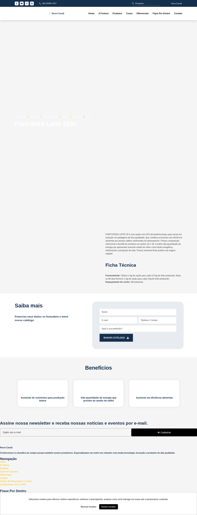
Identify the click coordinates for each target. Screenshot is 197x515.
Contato (178, 13)
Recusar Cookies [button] (88, 507)
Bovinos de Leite (50, 117)
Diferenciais (143, 13)
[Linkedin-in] (32, 3)
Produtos (117, 13)
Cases (129, 13)
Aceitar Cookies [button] (108, 507)
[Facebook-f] (16, 3)
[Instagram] (27, 3)
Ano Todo (77, 117)
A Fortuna (103, 13)
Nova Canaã (176, 3)
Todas (65, 117)
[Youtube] (22, 3)
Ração (89, 117)
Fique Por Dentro (161, 13)
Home (91, 13)
